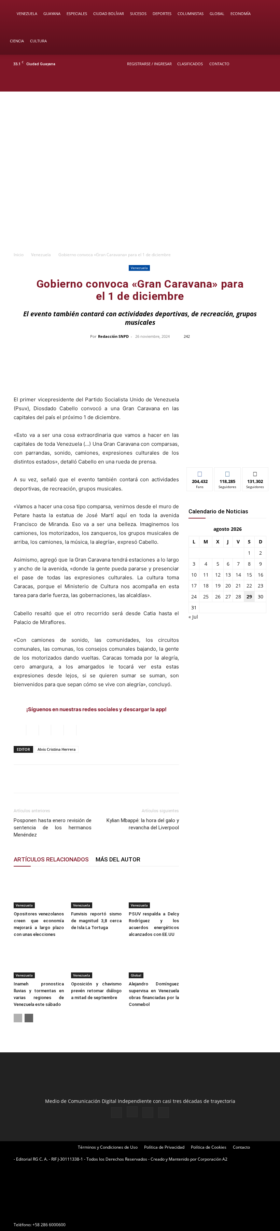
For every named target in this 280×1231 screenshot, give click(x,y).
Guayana (51, 13)
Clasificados (190, 63)
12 (218, 574)
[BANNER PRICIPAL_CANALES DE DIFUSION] (140, 120)
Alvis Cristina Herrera (56, 749)
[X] (257, 82)
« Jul (193, 616)
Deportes (162, 13)
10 (194, 574)
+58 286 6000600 (49, 1225)
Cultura (38, 40)
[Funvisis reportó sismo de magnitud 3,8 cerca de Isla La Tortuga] (96, 890)
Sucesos (138, 13)
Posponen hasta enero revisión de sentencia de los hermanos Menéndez (53, 827)
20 (228, 585)
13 (228, 574)
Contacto (219, 63)
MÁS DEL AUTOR (118, 859)
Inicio (19, 255)
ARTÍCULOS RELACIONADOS (51, 859)
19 (218, 585)
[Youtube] (268, 82)
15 (249, 574)
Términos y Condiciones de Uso (108, 1147)
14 (238, 574)
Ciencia (17, 40)
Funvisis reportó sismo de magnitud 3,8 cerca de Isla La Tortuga (96, 920)
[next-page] (29, 1018)
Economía (240, 13)
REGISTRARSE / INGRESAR (149, 63)
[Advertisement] (140, 196)
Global (217, 13)
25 (206, 596)
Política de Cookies (208, 1147)
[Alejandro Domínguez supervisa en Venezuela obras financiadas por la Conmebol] (154, 961)
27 (228, 596)
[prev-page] (18, 1018)
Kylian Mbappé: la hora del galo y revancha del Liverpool (143, 824)
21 (238, 585)
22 (249, 585)
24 (194, 596)
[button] (265, 14)
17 (194, 585)
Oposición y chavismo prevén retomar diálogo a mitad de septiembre (96, 990)
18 (206, 585)
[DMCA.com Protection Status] (65, 1212)
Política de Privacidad (164, 1147)
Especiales (77, 13)
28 (238, 596)
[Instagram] (245, 82)
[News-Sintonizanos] (227, 450)
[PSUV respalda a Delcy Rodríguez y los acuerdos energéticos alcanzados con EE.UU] (154, 890)
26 (218, 596)
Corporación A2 (212, 1159)
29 (249, 596)
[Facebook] (234, 82)
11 (206, 574)
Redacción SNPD (113, 336)
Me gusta (200, 472)
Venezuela (27, 13)
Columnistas (191, 13)
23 (260, 585)
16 (260, 574)
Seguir (227, 472)
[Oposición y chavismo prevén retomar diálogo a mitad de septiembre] (96, 961)
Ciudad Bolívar (108, 13)
